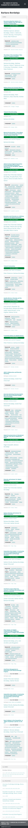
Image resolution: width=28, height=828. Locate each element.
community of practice (16, 568)
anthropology (13, 190)
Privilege (13, 495)
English (13, 46)
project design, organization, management (11, 752)
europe (12, 656)
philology (18, 578)
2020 (15, 774)
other (19, 202)
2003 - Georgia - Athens (12, 127)
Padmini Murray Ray (16, 226)
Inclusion (7, 495)
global (20, 502)
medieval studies (9, 285)
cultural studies (9, 239)
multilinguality (8, 319)
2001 (7, 772)
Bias (12, 494)
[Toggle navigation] (25, 4)
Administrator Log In (5, 826)
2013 (16, 772)
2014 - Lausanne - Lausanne (13, 210)
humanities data (16, 737)
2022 (18, 774)
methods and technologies (11, 467)
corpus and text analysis (16, 462)
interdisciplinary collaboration (12, 252)
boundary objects (15, 234)
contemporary (13, 497)
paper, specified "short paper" (14, 442)
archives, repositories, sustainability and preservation (14, 459)
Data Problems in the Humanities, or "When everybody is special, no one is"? (13, 722)
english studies (9, 355)
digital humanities (9, 411)
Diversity (17, 494)
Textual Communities (9, 266)
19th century (12, 609)
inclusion (17, 529)
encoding (13, 146)
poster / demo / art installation (14, 270)
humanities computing (16, 749)
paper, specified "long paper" (14, 139)
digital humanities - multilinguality (12, 243)
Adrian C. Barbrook (15, 33)
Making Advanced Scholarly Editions (13, 87)
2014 (19, 772)
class (12, 410)
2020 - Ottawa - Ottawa (12, 507)
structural (19, 319)
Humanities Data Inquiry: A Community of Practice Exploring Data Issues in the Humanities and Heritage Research (14, 553)
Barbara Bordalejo (9, 63)
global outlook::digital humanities (13, 188)
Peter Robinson (12, 36)
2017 (6, 774)
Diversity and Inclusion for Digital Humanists (12, 480)
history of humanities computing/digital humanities (12, 197)
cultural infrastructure (15, 238)
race (14, 319)
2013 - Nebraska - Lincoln (13, 158)
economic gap (11, 186)
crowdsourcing (13, 281)
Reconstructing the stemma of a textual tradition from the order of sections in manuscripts (13, 22)
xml (13, 153)
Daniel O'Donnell (9, 564)
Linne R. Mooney (8, 35)
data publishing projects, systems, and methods (13, 613)
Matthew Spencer (9, 31)
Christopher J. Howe (16, 67)
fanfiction (7, 650)
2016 (21, 772)
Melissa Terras (13, 312)
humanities (11, 570)
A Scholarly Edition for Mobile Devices (14, 335)
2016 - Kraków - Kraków (12, 260)
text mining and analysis (11, 658)
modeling (7, 468)
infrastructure (19, 570)
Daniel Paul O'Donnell (10, 175)
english (7, 419)
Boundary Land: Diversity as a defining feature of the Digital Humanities (14, 217)
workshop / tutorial (12, 376)
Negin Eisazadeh (8, 445)
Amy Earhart (7, 306)
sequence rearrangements (11, 44)
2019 (11, 774)
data (6, 570)
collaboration (14, 277)
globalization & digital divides (12, 421)
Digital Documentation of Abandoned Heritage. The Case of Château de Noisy (13, 436)
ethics (16, 413)
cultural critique (14, 185)
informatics (8, 750)
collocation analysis (15, 647)
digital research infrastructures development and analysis (14, 573)
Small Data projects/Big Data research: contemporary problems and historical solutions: (14, 590)
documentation (16, 454)
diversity (7, 236)
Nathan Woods (14, 523)
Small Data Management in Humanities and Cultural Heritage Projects (12, 670)
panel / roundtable (12, 172)
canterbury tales (15, 41)
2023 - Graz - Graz (12, 759)
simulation (13, 468)
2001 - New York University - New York (15, 49)
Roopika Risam (14, 177)
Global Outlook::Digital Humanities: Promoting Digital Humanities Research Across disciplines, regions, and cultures (13, 165)
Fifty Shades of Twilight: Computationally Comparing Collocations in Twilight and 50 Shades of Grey (14, 631)
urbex (6, 455)
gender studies (9, 196)
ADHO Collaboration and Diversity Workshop (12, 373)
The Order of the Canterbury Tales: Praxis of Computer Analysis (13, 55)
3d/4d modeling (13, 457)
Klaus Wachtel (14, 96)
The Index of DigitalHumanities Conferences (10, 4)
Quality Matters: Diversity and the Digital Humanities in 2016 (13, 298)
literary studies (18, 284)
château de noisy (9, 452)
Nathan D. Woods (9, 730)
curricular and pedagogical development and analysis (13, 534)
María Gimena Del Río (10, 228)
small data (15, 608)
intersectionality (9, 530)
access (13, 347)
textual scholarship (14, 348)
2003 (14, 772)
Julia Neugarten (13, 643)
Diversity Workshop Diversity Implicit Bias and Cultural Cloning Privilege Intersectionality (13, 395)
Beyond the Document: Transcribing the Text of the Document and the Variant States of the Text (13, 134)
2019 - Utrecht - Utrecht (12, 429)
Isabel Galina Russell (10, 310)
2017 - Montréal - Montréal (13, 366)
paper (9, 28)
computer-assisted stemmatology (13, 42)
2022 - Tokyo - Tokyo (12, 545)
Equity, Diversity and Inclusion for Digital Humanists (12, 513)
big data (13, 604)
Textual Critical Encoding (10, 112)
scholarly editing (14, 279)
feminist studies (14, 502)
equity (12, 529)
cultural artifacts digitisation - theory (13, 463)
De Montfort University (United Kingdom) (12, 814)
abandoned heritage (16, 451)
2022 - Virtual (11, 688)
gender (13, 318)
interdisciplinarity (15, 236)
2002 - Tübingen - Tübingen (13, 106)
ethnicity (7, 414)
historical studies (9, 284)
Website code (5, 822)
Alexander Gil (15, 306)
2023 (11, 776)
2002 (12, 772)
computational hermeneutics (12, 648)
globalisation (19, 186)
